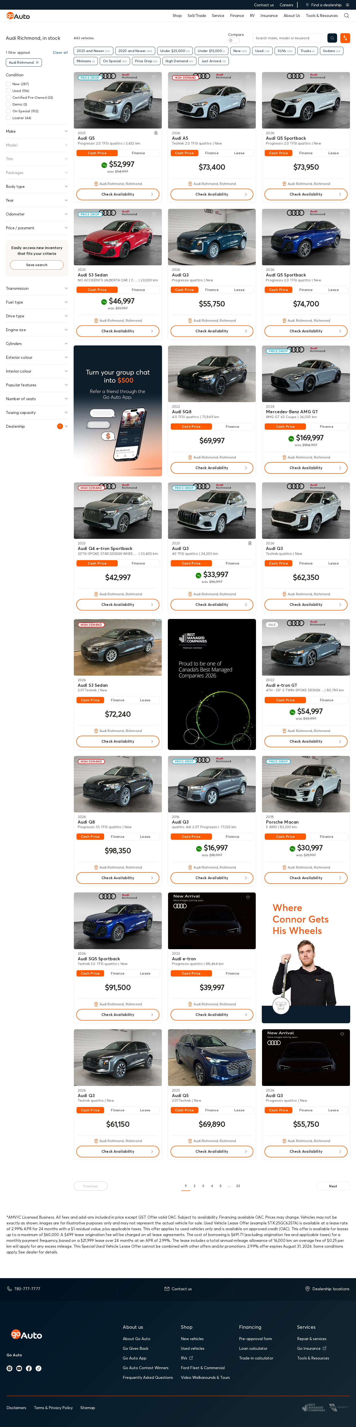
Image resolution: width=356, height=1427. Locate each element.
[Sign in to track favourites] (155, 78)
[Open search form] (346, 15)
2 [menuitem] (194, 1186)
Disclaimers (16, 1407)
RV (252, 15)
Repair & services (311, 1338)
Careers (286, 4)
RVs (184, 1358)
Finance (237, 15)
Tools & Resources (322, 15)
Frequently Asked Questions (148, 1377)
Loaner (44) (22, 118)
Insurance (269, 15)
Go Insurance (309, 1348)
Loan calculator (253, 1348)
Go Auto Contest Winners (146, 1367)
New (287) (21, 84)
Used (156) (21, 91)
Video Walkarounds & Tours (205, 1377)
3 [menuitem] (203, 1186)
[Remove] (37, 62)
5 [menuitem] (221, 1186)
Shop (177, 15)
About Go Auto (136, 1338)
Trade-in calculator (256, 1358)
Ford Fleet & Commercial (203, 1367)
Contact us (264, 4)
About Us (292, 15)
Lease (239, 153)
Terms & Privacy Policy (53, 1407)
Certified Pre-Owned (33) (33, 97)
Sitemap (87, 1407)
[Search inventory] (332, 38)
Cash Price (97, 153)
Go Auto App (135, 1358)
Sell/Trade (197, 15)
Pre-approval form (255, 1338)
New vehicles (192, 1338)
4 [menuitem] (212, 1186)
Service (218, 15)
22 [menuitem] (238, 1186)
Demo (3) (20, 104)
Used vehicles (192, 1348)
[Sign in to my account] (347, 5)
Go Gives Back (135, 1348)
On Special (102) (26, 111)
